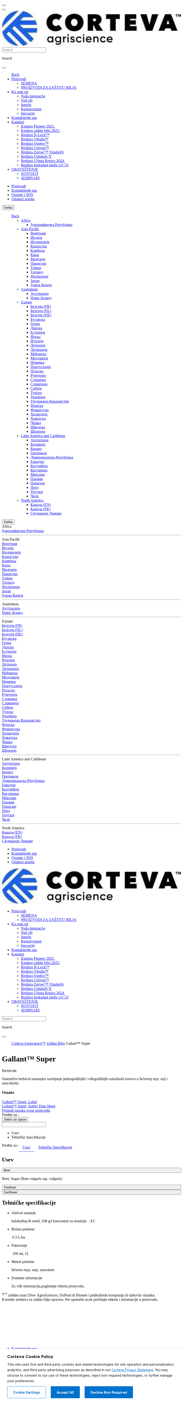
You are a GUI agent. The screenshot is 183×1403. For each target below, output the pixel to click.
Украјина (37, 397)
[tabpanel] (91, 1175)
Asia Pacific (30, 229)
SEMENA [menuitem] (29, 83)
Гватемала (38, 453)
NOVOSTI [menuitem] (29, 174)
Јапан (35, 281)
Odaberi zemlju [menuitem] (23, 199)
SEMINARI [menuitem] (30, 178)
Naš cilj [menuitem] (26, 100)
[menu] (4, 5)
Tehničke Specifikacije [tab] (55, 1147)
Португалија (40, 367)
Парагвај (37, 483)
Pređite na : (10, 1115)
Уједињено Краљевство (49, 401)
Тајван (35, 268)
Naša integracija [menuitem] (33, 96)
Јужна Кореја (41, 285)
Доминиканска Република (51, 457)
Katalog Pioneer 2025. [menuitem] (38, 126)
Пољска (36, 371)
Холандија (38, 414)
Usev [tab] (26, 1147)
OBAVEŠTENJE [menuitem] (24, 169)
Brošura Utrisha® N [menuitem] (36, 156)
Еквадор (37, 462)
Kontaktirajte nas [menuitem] (24, 118)
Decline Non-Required (109, 1392)
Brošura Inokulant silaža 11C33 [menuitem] (44, 165)
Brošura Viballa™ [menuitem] (34, 139)
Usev (15, 1133)
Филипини (39, 276)
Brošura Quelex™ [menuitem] (35, 143)
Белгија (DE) (40, 315)
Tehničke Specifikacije (28, 1137)
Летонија (37, 345)
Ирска (35, 337)
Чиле (34, 496)
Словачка (38, 380)
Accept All (65, 1392)
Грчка (35, 324)
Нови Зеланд (40, 298)
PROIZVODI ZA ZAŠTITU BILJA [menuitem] (48, 87)
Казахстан (38, 246)
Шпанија (37, 431)
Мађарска (38, 354)
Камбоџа (37, 250)
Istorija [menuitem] (26, 105)
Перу (34, 487)
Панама (36, 479)
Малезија (37, 259)
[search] (4, 67)
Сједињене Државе (45, 513)
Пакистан (38, 263)
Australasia (29, 289)
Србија (36, 388)
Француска (39, 410)
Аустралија (39, 294)
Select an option (15, 1119)
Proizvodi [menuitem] (18, 79)
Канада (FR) (40, 509)
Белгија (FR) (40, 306)
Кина (34, 255)
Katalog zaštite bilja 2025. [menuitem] (40, 131)
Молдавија (39, 358)
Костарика (38, 470)
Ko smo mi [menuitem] (19, 92)
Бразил (36, 449)
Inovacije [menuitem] (28, 113)
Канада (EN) (40, 505)
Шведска (37, 427)
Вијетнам (38, 233)
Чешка (35, 423)
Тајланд (36, 272)
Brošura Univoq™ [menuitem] (35, 148)
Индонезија (39, 242)
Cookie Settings (26, 1392)
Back (15, 75)
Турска (36, 393)
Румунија (38, 375)
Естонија (37, 332)
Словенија (38, 384)
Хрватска (38, 418)
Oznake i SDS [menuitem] (22, 195)
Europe (26, 302)
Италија (36, 341)
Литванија (38, 350)
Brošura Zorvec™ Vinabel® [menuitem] (42, 152)
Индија (36, 238)
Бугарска (37, 319)
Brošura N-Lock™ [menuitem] (35, 135)
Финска (36, 406)
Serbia (8, 207)
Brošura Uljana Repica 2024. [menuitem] (43, 161)
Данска (36, 328)
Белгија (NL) (40, 311)
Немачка (37, 362)
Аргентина (39, 440)
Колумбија (39, 466)
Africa (25, 220)
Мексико (37, 474)
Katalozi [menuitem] (17, 122)
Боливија (37, 444)
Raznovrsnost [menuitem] (31, 109)
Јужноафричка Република (51, 225)
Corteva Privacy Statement (132, 1370)
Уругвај (36, 492)
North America (32, 500)
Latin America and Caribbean (43, 436)
